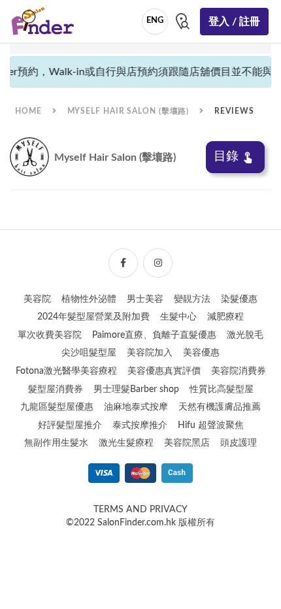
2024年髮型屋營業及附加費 (93, 316)
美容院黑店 (187, 443)
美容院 (37, 299)
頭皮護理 (238, 443)
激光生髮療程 (126, 443)
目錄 (226, 156)
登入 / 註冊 (234, 21)
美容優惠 (201, 352)
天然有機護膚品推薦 (219, 407)
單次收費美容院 (50, 335)
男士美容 (145, 299)
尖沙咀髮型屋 (88, 352)
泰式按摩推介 (139, 425)
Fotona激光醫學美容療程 (66, 371)
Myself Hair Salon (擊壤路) (128, 111)
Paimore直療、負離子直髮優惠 (154, 335)
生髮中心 (178, 316)
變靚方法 (192, 299)
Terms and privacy (140, 509)
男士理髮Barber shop (136, 389)
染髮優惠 (239, 299)
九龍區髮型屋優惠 (56, 407)
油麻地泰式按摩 (136, 407)
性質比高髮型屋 (222, 389)
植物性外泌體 (88, 299)
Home (28, 111)
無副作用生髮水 (56, 443)
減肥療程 (225, 316)
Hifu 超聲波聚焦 (211, 425)
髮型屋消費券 (55, 389)
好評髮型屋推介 (70, 425)
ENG (154, 20)
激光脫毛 (245, 335)
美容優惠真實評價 (164, 371)
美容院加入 (150, 352)
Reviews (234, 111)
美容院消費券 (238, 371)
